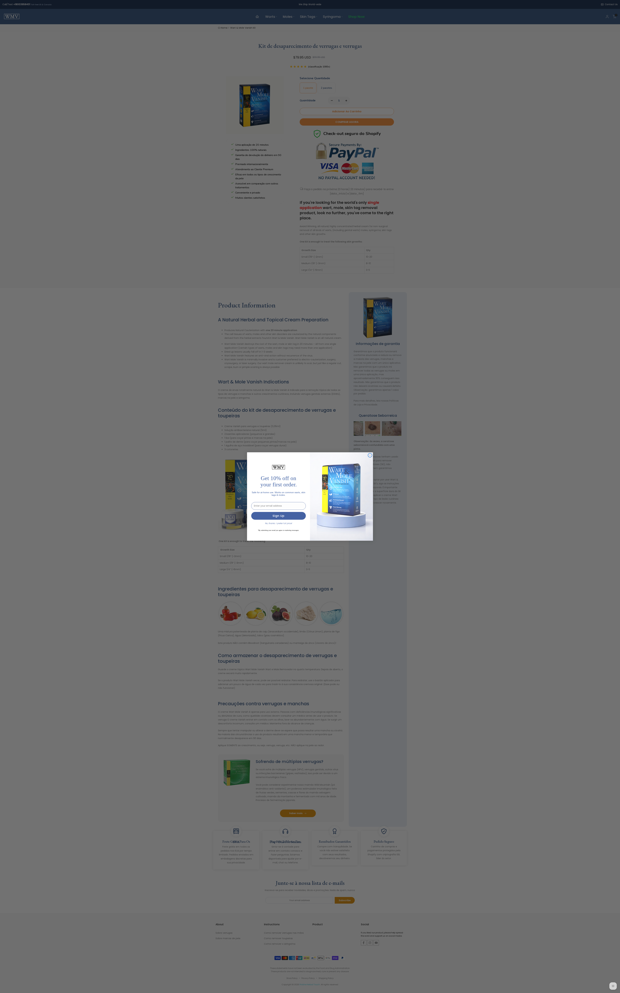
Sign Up (278, 516)
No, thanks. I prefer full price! (278, 523)
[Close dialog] (370, 455)
